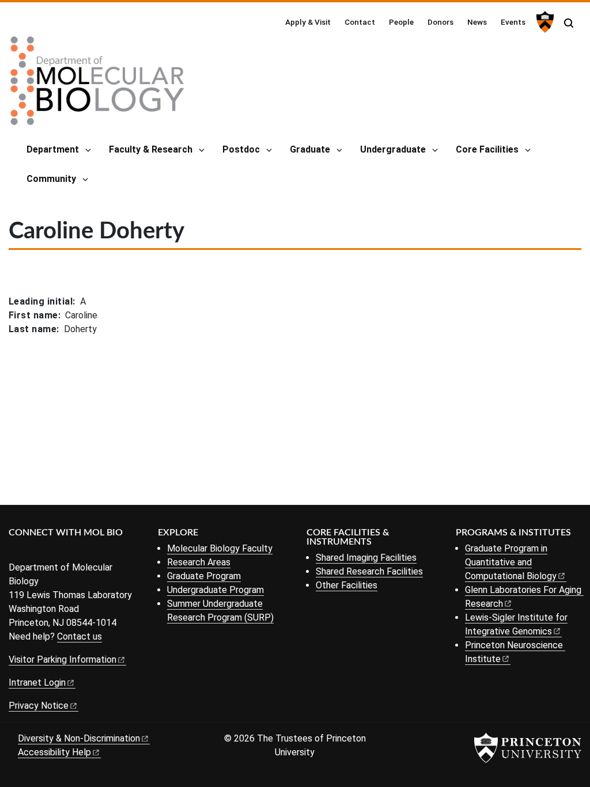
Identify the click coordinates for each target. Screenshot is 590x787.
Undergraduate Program (215, 589)
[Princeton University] (543, 22)
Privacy (39, 705)
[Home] (97, 85)
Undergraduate (393, 149)
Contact (360, 21)
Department (53, 149)
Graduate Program (204, 576)
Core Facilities (487, 149)
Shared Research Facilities (369, 571)
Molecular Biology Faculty (220, 548)
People (401, 21)
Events (513, 21)
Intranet (37, 682)
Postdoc (241, 149)
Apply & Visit (308, 21)
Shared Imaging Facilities (366, 557)
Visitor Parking (62, 659)
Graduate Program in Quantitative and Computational (511, 562)
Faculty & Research (150, 149)
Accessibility (54, 752)
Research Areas (198, 562)
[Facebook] (15, 551)
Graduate (310, 149)
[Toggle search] (569, 23)
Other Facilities (346, 585)
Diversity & (79, 738)
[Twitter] (33, 551)
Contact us (79, 636)
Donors (440, 21)
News (477, 21)
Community (51, 178)
